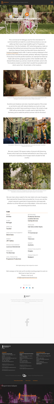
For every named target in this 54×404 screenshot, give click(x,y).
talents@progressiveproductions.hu (8, 370)
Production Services (34, 216)
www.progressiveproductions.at (25, 362)
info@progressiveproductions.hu (8, 364)
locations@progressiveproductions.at (26, 368)
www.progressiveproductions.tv (42, 362)
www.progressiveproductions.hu (8, 361)
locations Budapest (12, 52)
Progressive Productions (13, 259)
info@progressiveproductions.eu (27, 277)
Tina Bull (8, 228)
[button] (46, 399)
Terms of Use (27, 380)
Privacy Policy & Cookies (18, 380)
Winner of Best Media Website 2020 (35, 375)
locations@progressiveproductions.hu (9, 367)
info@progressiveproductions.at (25, 365)
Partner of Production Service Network (13, 375)
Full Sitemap (35, 380)
